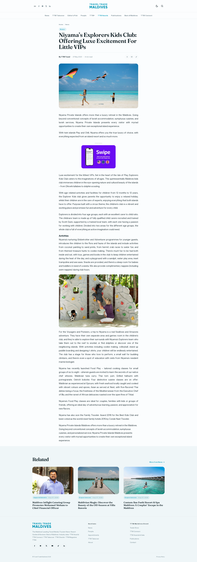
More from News (155, 462)
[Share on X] (127, 57)
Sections (92, 524)
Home (61, 24)
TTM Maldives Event (139, 524)
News (47, 15)
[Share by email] (132, 57)
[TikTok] (58, 546)
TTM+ (92, 15)
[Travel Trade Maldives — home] (98, 6)
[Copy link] (136, 57)
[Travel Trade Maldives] (41, 525)
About (90, 542)
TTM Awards (103, 15)
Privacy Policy (160, 557)
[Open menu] (34, 6)
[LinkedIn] (50, 6)
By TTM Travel (64, 57)
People (83, 15)
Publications (116, 15)
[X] (46, 6)
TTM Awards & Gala (137, 535)
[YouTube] (52, 546)
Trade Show (134, 528)
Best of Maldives (131, 15)
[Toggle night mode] (156, 6)
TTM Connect (146, 15)
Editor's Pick (73, 15)
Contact (133, 542)
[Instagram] (42, 6)
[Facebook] (39, 6)
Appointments (93, 535)
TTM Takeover (58, 15)
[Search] (162, 6)
